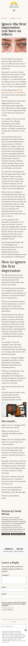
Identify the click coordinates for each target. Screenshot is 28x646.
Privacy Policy (19, 640)
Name (4, 587)
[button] (14, 10)
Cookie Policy (5, 642)
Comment (6, 575)
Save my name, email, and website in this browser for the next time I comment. (14, 604)
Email (4, 594)
